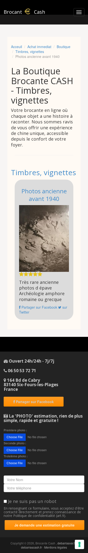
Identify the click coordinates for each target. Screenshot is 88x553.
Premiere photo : (15, 430)
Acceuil (16, 46)
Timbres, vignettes (29, 51)
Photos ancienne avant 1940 (44, 195)
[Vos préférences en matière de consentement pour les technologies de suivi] (79, 544)
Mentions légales (55, 547)
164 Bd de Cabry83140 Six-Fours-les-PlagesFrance (31, 384)
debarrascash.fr (31, 547)
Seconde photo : (15, 443)
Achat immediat (39, 46)
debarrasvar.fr (66, 543)
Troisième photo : (16, 456)
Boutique (63, 46)
